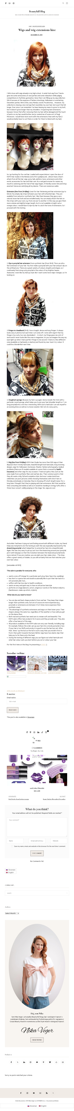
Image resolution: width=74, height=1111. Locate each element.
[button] (10, 774)
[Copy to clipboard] (42, 732)
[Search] (53, 1093)
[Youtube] (37, 1062)
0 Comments (38, 748)
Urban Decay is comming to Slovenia (15, 672)
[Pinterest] (30, 732)
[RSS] (47, 1093)
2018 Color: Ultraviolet (16, 691)
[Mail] (10, 3)
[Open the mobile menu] (67, 3)
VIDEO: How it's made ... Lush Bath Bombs (56, 672)
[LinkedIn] (38, 732)
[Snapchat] (56, 1062)
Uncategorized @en (38, 26)
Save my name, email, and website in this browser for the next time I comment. (40, 846)
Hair (30, 26)
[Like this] (46, 732)
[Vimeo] (50, 1062)
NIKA (39, 741)
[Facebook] (5, 3)
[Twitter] (18, 1062)
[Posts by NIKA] (33, 740)
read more (37, 1040)
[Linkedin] (24, 1062)
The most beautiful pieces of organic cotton (36, 672)
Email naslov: (11, 698)
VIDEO (43, 645)
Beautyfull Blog (37, 11)
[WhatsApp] (34, 732)
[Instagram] (14, 3)
